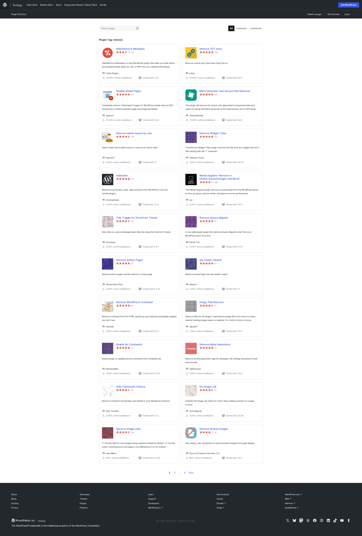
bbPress (290, 503)
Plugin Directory (18, 14)
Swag (220, 507)
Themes (83, 499)
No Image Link (208, 386)
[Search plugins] (137, 28)
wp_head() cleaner (211, 259)
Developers (153, 503)
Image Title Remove (212, 302)
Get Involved (223, 494)
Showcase (85, 494)
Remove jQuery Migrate (214, 217)
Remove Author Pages (129, 259)
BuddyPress (292, 507)
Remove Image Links (128, 428)
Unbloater (122, 175)
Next (191, 472)
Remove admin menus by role (134, 133)
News (14, 499)
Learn (150, 494)
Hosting (15, 503)
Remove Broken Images (214, 428)
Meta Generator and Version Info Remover (225, 91)
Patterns (84, 507)
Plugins (83, 503)
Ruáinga (41, 521)
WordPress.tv (155, 507)
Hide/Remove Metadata (130, 48)
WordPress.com (293, 494)
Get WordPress (348, 5)
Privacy (14, 507)
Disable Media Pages (128, 91)
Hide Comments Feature (130, 386)
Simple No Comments (129, 344)
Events (220, 499)
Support (152, 499)
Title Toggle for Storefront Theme (136, 217)
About (14, 494)
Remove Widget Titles (213, 133)
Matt (288, 499)
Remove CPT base (211, 48)
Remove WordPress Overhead (134, 302)
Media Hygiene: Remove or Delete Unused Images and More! (220, 177)
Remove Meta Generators (215, 344)
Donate (221, 503)
